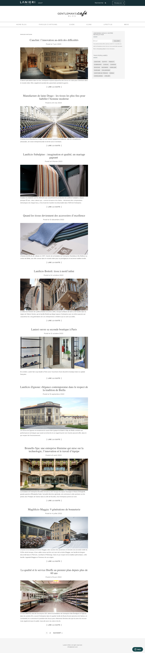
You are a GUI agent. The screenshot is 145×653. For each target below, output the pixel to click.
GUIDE (71, 24)
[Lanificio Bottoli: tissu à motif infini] (54, 294)
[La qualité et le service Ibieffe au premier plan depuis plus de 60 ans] (54, 596)
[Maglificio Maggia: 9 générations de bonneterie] (54, 532)
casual (106, 64)
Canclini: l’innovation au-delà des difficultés (54, 40)
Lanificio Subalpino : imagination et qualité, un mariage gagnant (54, 155)
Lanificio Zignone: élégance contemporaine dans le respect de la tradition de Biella (54, 388)
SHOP (40, 3)
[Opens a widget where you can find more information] (137, 649)
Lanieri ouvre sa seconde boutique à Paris (54, 329)
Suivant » (58, 633)
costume (97, 61)
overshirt (98, 64)
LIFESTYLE (108, 24)
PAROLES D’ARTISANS (48, 24)
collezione (106, 70)
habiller (113, 67)
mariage (97, 70)
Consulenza (98, 75)
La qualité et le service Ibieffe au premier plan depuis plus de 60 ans (54, 571)
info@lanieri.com (72, 647)
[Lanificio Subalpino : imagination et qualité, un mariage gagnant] (54, 181)
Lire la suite (54, 87)
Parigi (112, 73)
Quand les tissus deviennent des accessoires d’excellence (54, 215)
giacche (97, 67)
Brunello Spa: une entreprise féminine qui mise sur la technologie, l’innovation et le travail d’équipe (54, 449)
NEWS (126, 24)
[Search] (105, 3)
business (105, 67)
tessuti (111, 61)
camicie (113, 64)
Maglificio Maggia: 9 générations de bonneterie (54, 509)
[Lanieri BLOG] (72, 14)
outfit (104, 61)
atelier (107, 75)
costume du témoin (101, 73)
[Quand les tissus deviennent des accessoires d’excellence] (54, 239)
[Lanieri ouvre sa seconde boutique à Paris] (54, 352)
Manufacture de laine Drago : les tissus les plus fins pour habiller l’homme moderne (54, 97)
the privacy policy (101, 48)
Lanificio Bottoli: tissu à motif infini (54, 271)
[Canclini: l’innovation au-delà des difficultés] (54, 63)
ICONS (89, 24)
